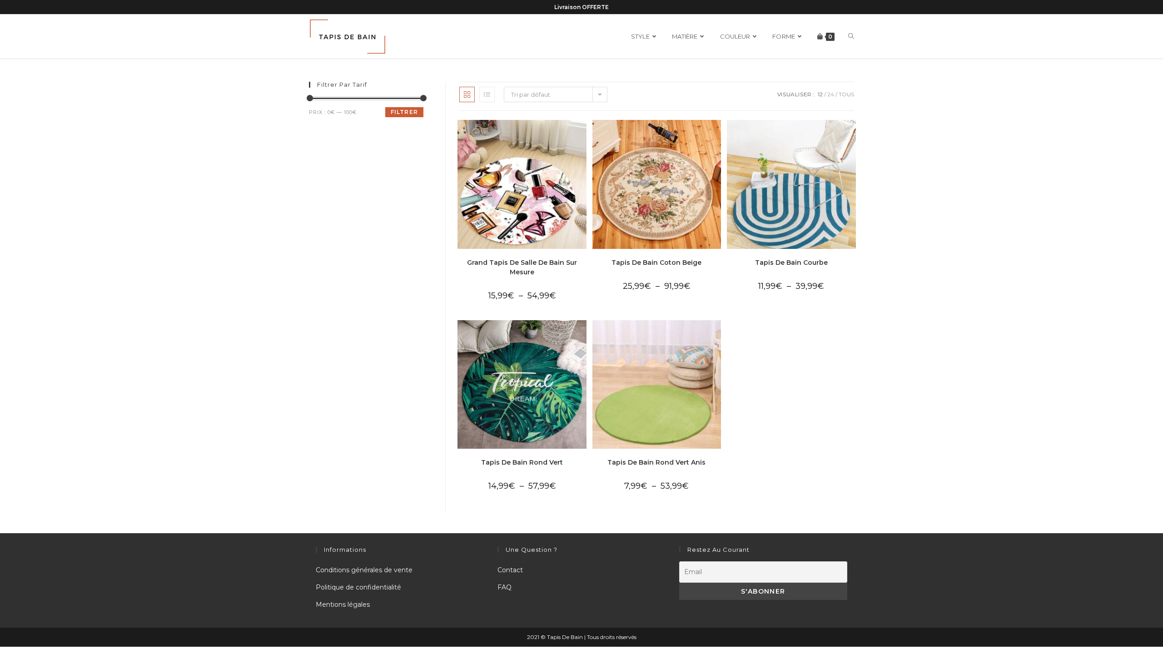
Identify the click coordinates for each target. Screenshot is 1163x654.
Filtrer (404, 112)
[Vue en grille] (467, 94)
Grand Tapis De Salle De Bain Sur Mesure (522, 267)
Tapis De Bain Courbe (791, 262)
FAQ (504, 587)
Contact (510, 570)
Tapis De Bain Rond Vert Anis (656, 462)
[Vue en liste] (487, 94)
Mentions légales (343, 604)
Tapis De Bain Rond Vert (522, 462)
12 (820, 94)
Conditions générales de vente (364, 570)
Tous (846, 94)
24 (830, 94)
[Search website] (851, 37)
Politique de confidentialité (358, 587)
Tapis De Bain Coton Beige (656, 262)
